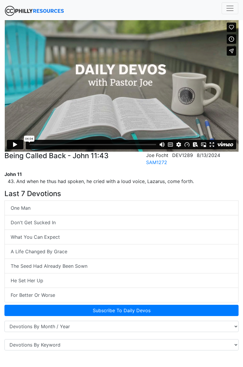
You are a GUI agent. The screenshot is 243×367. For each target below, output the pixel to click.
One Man (21, 208)
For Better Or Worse (33, 295)
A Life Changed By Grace (39, 251)
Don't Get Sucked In (33, 222)
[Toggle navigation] (230, 8)
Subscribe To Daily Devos (122, 310)
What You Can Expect (35, 237)
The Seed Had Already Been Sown (49, 266)
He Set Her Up (27, 280)
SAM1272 (156, 162)
